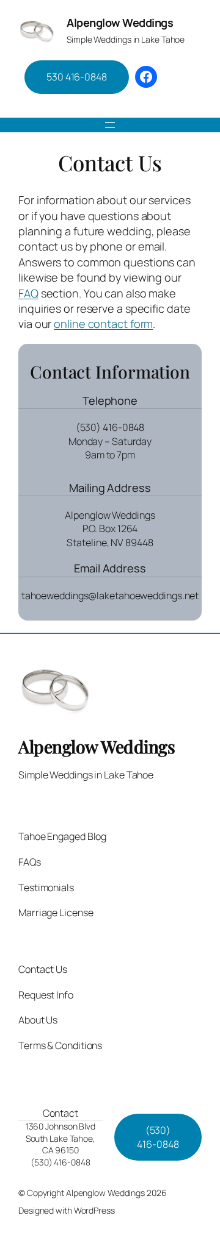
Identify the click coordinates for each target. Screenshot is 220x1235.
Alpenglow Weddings (120, 22)
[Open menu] (110, 125)
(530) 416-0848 (157, 1137)
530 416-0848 (76, 77)
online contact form (103, 323)
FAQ (28, 293)
